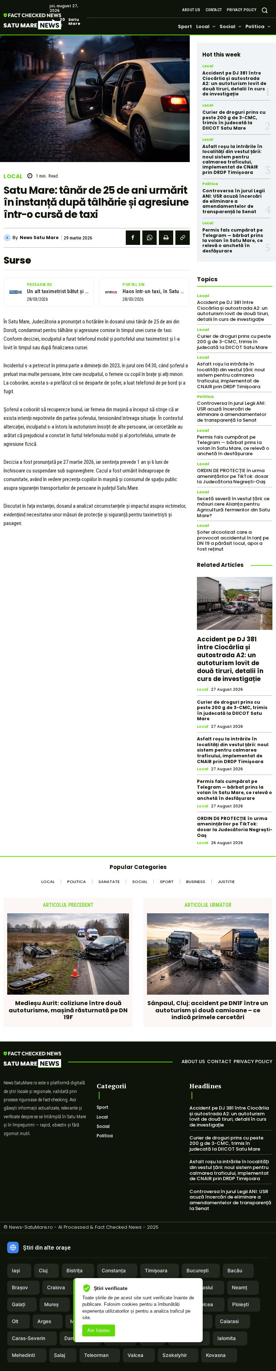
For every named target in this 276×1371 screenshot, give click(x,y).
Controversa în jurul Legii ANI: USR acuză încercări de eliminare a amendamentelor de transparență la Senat (233, 201)
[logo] (43, 21)
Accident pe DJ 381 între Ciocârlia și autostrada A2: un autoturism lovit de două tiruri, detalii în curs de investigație (234, 83)
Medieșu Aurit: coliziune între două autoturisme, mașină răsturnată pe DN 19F (68, 1010)
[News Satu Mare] (8, 237)
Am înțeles (98, 1330)
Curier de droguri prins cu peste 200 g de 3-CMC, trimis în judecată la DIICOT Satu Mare (234, 120)
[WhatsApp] (149, 237)
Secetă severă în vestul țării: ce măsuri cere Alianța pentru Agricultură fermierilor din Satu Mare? (233, 507)
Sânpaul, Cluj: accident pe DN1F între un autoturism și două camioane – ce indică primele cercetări (207, 1010)
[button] (264, 10)
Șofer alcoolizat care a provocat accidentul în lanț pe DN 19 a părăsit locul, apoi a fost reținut (233, 540)
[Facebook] (133, 237)
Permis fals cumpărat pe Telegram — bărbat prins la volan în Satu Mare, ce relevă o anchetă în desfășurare (232, 240)
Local (13, 176)
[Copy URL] (182, 237)
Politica (210, 184)
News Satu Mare (39, 237)
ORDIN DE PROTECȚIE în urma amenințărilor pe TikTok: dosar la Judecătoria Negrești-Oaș (232, 476)
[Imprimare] (166, 237)
